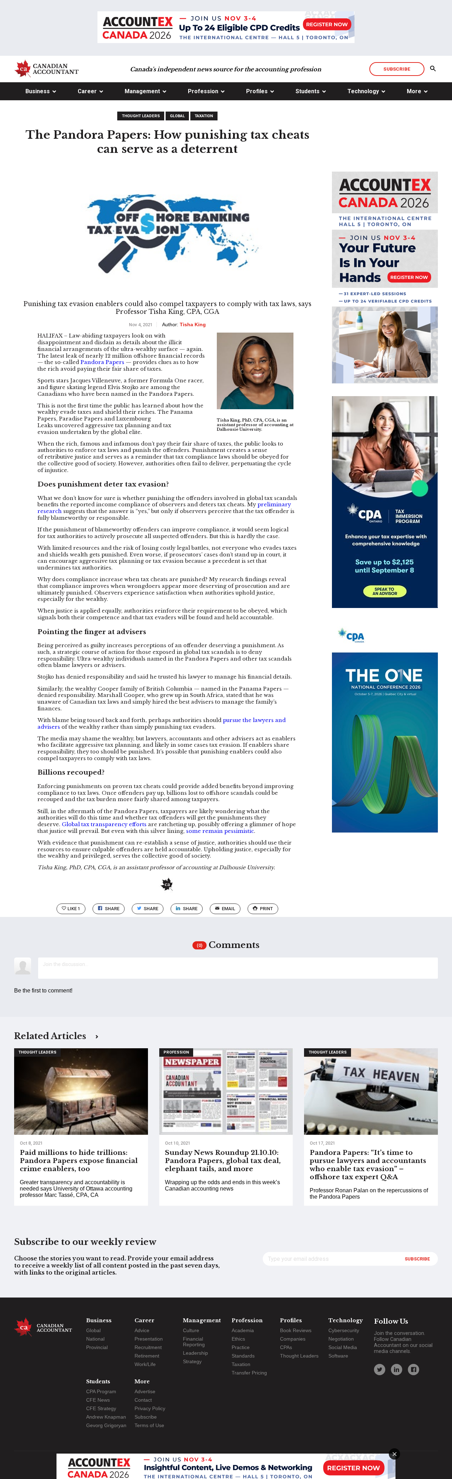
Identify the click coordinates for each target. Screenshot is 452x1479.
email (228, 908)
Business (37, 91)
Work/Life (145, 1364)
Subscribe (396, 69)
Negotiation (341, 1339)
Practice (241, 1347)
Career (87, 91)
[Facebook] (413, 1369)
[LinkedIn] (396, 1369)
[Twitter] (379, 1369)
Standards (243, 1356)
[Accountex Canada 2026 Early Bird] (226, 28)
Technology (363, 91)
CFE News (98, 1400)
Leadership (195, 1353)
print (266, 908)
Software (338, 1356)
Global (177, 116)
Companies (292, 1339)
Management (142, 91)
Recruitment (148, 1347)
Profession (203, 91)
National (95, 1339)
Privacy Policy (150, 1408)
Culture (191, 1330)
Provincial (97, 1347)
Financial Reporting (194, 1341)
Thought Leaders (141, 116)
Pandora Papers (102, 362)
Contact (143, 1400)
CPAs (286, 1347)
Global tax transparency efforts (104, 824)
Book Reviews (295, 1330)
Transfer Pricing (249, 1373)
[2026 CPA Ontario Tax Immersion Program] (385, 508)
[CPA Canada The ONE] (385, 733)
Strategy (192, 1361)
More (414, 91)
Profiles (257, 91)
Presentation (149, 1339)
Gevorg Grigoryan (106, 1425)
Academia (243, 1330)
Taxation (204, 116)
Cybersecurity (343, 1330)
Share (112, 908)
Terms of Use (149, 1425)
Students (308, 91)
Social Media (342, 1347)
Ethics (238, 1339)
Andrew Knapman (106, 1417)
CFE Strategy (101, 1408)
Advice (142, 1330)
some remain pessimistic (220, 831)
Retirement (147, 1356)
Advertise (145, 1391)
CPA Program (101, 1391)
